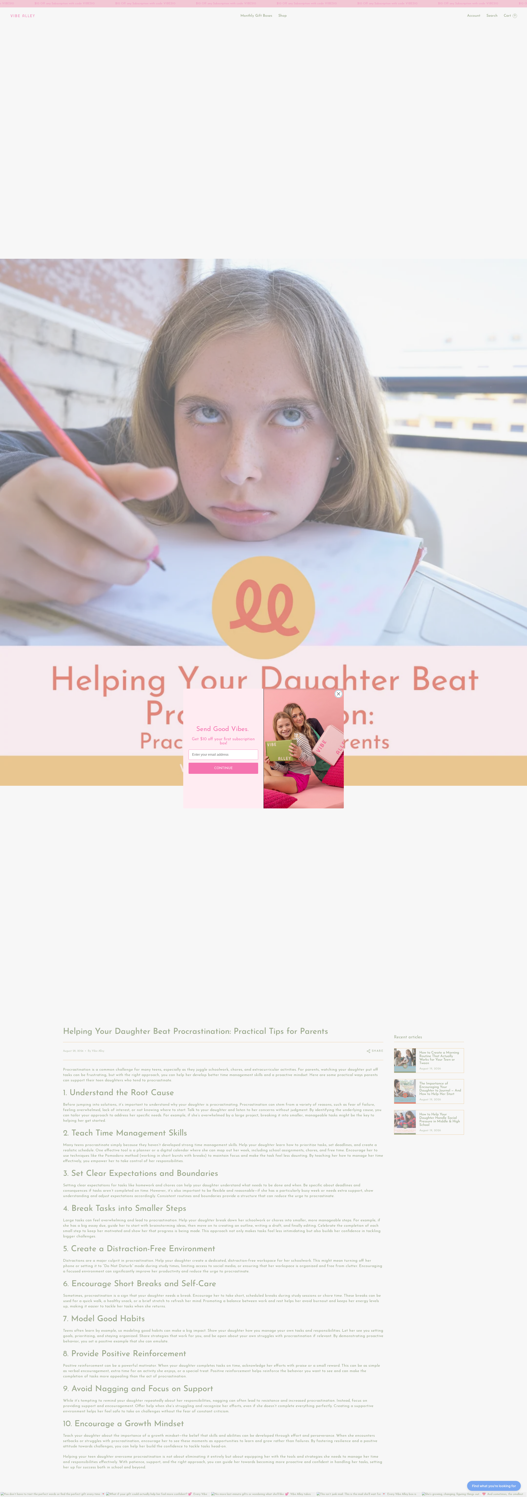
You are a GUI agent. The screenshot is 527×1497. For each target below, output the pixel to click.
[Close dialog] (338, 693)
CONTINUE (223, 768)
